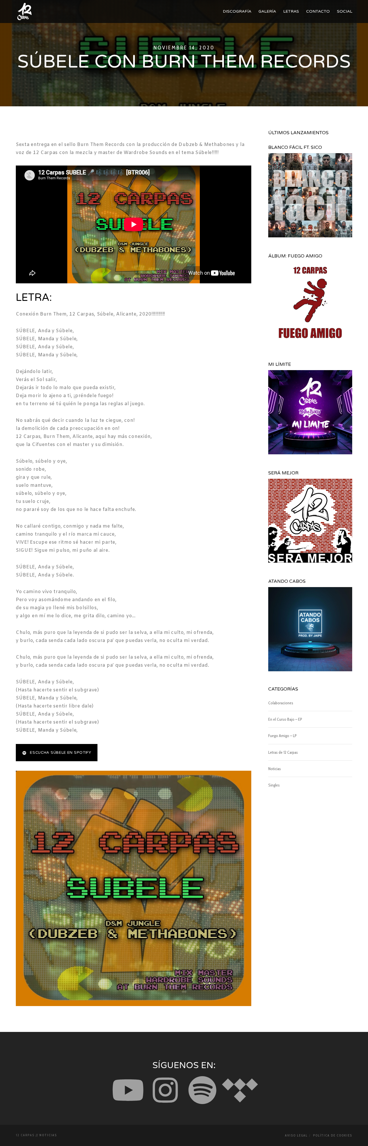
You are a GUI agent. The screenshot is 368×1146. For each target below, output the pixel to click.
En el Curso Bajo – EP (285, 719)
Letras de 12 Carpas (283, 752)
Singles (274, 785)
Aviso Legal (296, 1135)
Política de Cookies (332, 1135)
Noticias (274, 768)
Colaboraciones (280, 702)
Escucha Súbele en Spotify (60, 752)
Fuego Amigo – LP (282, 735)
